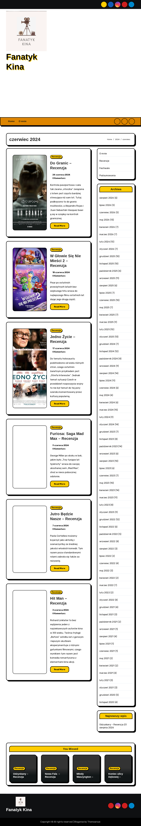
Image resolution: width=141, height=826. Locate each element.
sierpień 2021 (106, 636)
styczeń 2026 (106, 249)
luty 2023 (104, 505)
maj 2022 (104, 570)
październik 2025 (108, 271)
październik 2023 (108, 446)
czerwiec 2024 (107, 388)
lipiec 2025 (105, 293)
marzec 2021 (106, 673)
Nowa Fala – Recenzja (52, 775)
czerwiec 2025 (107, 300)
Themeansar (93, 821)
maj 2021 (104, 658)
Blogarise (79, 821)
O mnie (22, 121)
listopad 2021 (106, 614)
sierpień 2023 (106, 461)
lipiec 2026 (105, 205)
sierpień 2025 (106, 285)
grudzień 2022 (107, 519)
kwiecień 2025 (107, 314)
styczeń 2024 (106, 424)
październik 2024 (108, 358)
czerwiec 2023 (107, 475)
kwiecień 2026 (107, 227)
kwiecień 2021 (107, 665)
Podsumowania (107, 175)
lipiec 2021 (105, 643)
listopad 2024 (106, 351)
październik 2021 (108, 621)
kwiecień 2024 (107, 402)
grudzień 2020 (107, 695)
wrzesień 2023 (107, 453)
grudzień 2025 (107, 256)
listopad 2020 (106, 702)
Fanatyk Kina (19, 809)
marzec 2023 (106, 497)
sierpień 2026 (106, 198)
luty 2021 (104, 680)
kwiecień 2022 (107, 578)
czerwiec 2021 (107, 651)
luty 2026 (104, 241)
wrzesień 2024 (107, 366)
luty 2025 (104, 329)
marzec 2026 (106, 234)
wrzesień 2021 (107, 629)
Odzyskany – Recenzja (111, 724)
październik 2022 (108, 534)
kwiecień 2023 (107, 490)
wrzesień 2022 (107, 541)
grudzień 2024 (107, 344)
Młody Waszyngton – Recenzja (85, 776)
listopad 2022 (106, 526)
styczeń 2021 (106, 687)
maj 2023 (104, 483)
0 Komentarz (59, 178)
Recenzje (56, 157)
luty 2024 (104, 417)
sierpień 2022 (106, 548)
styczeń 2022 (106, 600)
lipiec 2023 (105, 468)
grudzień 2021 (107, 607)
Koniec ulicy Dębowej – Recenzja (115, 776)
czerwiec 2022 (107, 563)
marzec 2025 (106, 322)
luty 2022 (104, 592)
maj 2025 (104, 307)
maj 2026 (104, 219)
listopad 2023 (106, 439)
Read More (59, 226)
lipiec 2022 (105, 556)
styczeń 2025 (106, 336)
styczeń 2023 (106, 512)
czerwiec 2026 (107, 212)
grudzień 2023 (107, 431)
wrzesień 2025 (107, 278)
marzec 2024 (106, 410)
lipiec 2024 (105, 380)
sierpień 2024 (106, 373)
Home (11, 121)
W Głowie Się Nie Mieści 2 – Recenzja (65, 261)
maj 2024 (104, 395)
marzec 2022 (106, 585)
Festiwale (104, 168)
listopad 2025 (106, 263)
